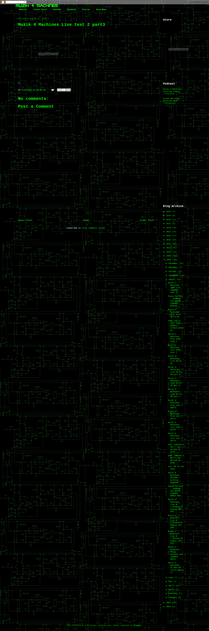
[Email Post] (52, 90)
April (172, 585)
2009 (169, 256)
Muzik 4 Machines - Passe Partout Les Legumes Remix (175, 553)
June (171, 577)
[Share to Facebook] (66, 89)
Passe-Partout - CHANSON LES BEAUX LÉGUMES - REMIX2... (175, 301)
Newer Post (25, 220)
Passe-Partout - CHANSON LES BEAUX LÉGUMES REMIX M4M (175, 491)
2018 (169, 219)
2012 (169, 244)
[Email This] (58, 89)
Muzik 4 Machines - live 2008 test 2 (175, 348)
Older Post (147, 220)
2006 (169, 606)
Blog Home (101, 9)
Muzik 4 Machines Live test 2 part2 (175, 426)
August (173, 279)
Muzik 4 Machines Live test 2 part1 (175, 415)
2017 (169, 223)
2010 (169, 252)
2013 (169, 240)
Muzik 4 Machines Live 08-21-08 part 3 (175, 370)
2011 (169, 248)
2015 (169, 232)
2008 (169, 260)
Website (23, 9)
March (172, 589)
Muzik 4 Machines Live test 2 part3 (175, 404)
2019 (169, 216)
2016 (169, 228)
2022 (169, 212)
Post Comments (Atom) (94, 228)
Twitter (86, 9)
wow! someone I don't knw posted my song (176, 448)
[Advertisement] (86, 193)
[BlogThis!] (61, 89)
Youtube (57, 9)
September (174, 275)
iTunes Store (40, 9)
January (173, 597)
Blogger (137, 625)
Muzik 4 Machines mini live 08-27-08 (174, 313)
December (174, 263)
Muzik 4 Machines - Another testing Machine (175, 477)
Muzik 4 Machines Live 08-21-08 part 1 (175, 392)
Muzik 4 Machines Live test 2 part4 (175, 437)
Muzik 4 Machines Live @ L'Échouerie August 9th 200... (175, 505)
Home (86, 220)
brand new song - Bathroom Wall (172, 99)
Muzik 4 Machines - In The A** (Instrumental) (176, 567)
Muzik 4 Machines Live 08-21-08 (175, 359)
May (171, 581)
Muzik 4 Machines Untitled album (172, 90)
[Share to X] (63, 89)
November (174, 267)
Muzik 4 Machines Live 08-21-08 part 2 (175, 382)
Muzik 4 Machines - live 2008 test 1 (175, 337)
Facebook (71, 9)
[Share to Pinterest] (69, 89)
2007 (169, 602)
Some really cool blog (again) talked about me (176, 325)
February (174, 593)
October (173, 271)
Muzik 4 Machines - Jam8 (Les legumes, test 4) (175, 287)
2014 (169, 236)
